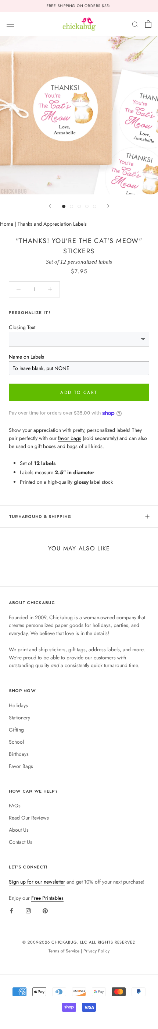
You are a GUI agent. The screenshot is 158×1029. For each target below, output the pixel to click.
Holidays (18, 705)
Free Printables (47, 898)
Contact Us (20, 842)
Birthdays (19, 754)
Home (6, 224)
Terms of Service (64, 951)
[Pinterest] (45, 910)
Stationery (19, 717)
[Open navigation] (10, 24)
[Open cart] (148, 24)
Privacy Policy (96, 951)
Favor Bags (21, 766)
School (16, 742)
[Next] (108, 206)
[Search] (135, 24)
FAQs (15, 805)
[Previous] (50, 206)
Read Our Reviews (29, 817)
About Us (19, 830)
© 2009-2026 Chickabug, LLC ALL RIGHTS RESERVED (79, 942)
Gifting (16, 729)
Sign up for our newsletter (37, 881)
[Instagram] (28, 910)
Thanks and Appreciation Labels (52, 224)
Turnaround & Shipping (40, 516)
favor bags (69, 438)
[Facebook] (11, 910)
